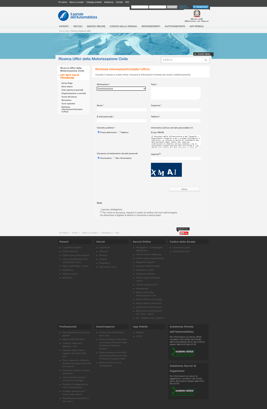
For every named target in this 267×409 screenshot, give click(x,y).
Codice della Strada (182, 242)
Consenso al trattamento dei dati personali (117, 153)
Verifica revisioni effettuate (148, 255)
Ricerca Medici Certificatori (148, 303)
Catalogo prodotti (94, 2)
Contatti (119, 2)
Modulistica (67, 270)
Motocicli (103, 252)
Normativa (67, 278)
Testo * (154, 84)
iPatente (140, 333)
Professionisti (68, 326)
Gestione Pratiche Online (148, 266)
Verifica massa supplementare (150, 258)
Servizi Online (142, 242)
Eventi (75, 233)
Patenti (64, 242)
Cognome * (156, 105)
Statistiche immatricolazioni (149, 307)
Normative (66, 100)
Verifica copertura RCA (147, 285)
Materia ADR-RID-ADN (73, 340)
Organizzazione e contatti (73, 93)
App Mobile (140, 326)
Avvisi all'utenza (69, 97)
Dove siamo (67, 86)
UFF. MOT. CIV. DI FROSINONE (69, 76)
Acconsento (106, 158)
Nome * (100, 105)
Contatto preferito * (106, 128)
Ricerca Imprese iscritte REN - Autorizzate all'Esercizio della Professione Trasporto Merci (113, 356)
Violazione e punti (181, 248)
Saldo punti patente (145, 274)
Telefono (125, 132)
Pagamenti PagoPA (145, 262)
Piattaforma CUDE (145, 270)
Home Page (66, 83)
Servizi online (64, 31)
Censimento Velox (181, 252)
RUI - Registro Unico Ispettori (150, 318)
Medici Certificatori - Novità (75, 266)
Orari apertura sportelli (72, 90)
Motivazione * (103, 84)
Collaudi (103, 259)
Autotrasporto (105, 326)
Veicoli (100, 242)
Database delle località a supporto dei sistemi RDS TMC (74, 353)
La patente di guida (71, 248)
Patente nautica (69, 274)
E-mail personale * (105, 116)
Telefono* (155, 116)
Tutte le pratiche (70, 252)
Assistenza (108, 2)
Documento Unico (108, 267)
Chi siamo (62, 2)
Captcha (156, 154)
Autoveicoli (104, 248)
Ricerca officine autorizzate (149, 300)
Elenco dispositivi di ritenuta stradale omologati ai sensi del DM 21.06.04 (76, 363)
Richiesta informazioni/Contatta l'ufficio (71, 109)
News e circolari (77, 2)
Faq (117, 233)
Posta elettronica (108, 132)
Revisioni (103, 255)
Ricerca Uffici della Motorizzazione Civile (72, 69)
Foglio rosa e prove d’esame (75, 255)
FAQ (127, 2)
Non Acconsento (124, 158)
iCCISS (139, 336)
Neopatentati (142, 289)
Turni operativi (68, 103)
